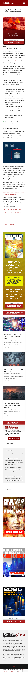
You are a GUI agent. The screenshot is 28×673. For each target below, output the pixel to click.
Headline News (17, 13)
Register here (14, 438)
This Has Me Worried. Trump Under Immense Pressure (12, 405)
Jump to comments (9, 224)
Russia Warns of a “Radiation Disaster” (12, 209)
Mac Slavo (6, 13)
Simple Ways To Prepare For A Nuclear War (14, 212)
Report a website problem (11, 671)
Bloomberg (18, 60)
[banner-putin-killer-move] (14, 536)
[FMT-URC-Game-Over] (14, 576)
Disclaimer (20, 671)
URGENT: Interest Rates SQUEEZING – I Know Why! (13, 336)
